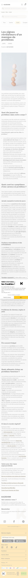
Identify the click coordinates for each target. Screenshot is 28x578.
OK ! (21, 297)
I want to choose (7, 297)
